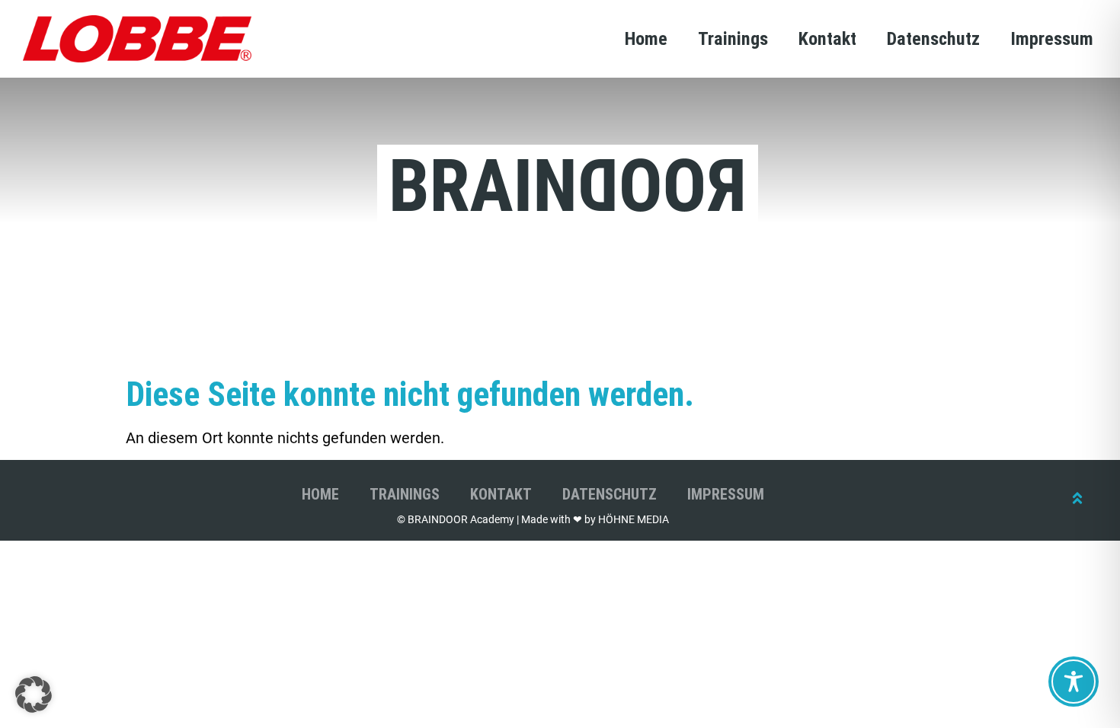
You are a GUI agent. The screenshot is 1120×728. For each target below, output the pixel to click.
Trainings (733, 38)
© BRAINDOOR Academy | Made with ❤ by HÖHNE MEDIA (533, 519)
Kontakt (827, 38)
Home (646, 38)
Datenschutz (933, 38)
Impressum (1051, 38)
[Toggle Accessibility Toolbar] (1073, 681)
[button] (33, 694)
